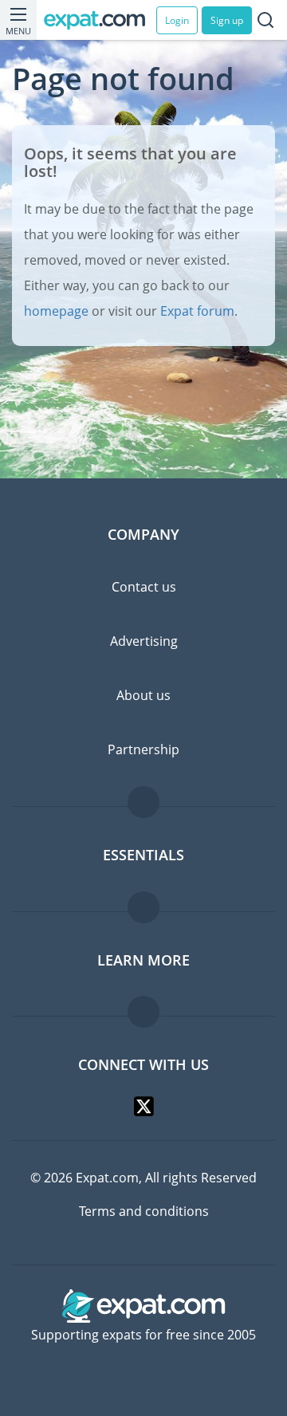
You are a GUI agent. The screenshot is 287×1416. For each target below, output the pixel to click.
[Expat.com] (100, 20)
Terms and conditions (144, 1211)
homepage (56, 311)
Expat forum (197, 311)
